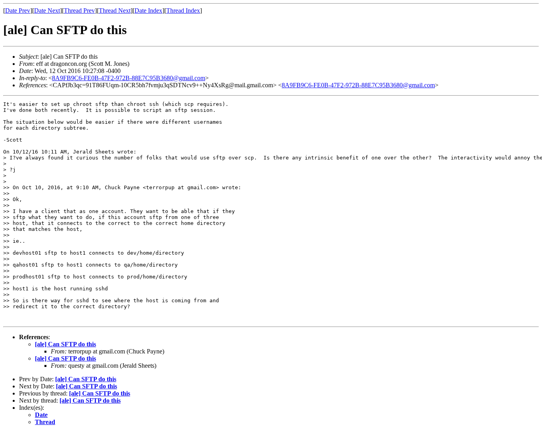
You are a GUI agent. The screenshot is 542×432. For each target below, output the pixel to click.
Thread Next (115, 10)
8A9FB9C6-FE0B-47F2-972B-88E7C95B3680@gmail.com (128, 78)
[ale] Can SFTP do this (65, 344)
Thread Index (183, 10)
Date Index (148, 10)
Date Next (47, 10)
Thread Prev (79, 10)
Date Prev (17, 10)
